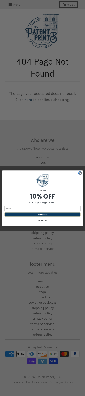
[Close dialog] (80, 173)
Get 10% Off (42, 214)
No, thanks (42, 220)
